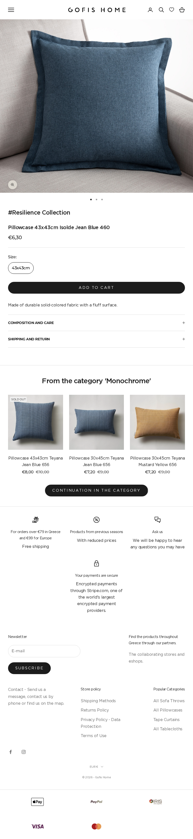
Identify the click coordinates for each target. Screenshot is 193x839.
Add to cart (96, 287)
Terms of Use (94, 735)
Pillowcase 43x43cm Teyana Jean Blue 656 (35, 461)
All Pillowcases (167, 710)
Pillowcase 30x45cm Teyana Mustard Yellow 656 (157, 461)
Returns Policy (95, 710)
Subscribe (29, 668)
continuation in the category (96, 490)
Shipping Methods (98, 700)
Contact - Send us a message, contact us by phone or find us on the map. (36, 696)
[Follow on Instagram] (23, 751)
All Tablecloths (167, 729)
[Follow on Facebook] (10, 751)
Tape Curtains (166, 719)
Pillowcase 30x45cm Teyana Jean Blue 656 (96, 461)
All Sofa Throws (169, 700)
